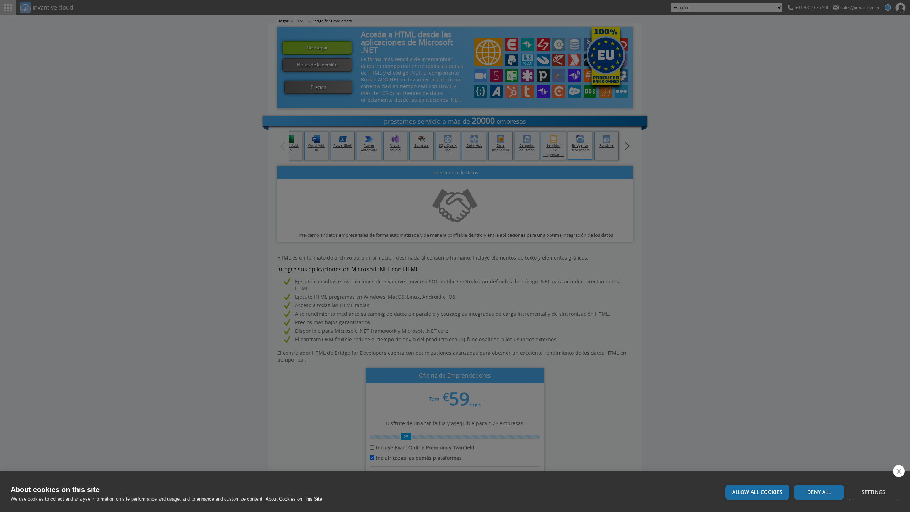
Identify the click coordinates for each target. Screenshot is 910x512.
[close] (899, 471)
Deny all (819, 492)
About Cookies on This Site (294, 499)
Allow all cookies (757, 492)
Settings (873, 492)
